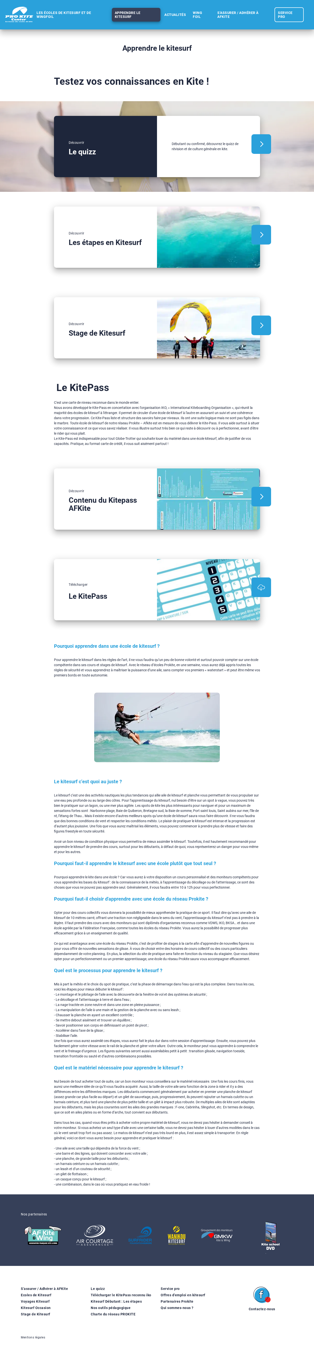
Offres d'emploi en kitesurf (183, 1295)
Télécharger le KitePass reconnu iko (121, 1295)
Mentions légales (33, 1337)
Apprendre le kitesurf (128, 15)
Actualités (175, 15)
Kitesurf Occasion (36, 1308)
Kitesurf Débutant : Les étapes (116, 1301)
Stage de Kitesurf (35, 1314)
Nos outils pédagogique (111, 1308)
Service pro (170, 1289)
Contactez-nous (262, 1309)
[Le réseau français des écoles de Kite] (19, 14)
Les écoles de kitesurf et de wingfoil (64, 15)
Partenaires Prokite (177, 1301)
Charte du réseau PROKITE (113, 1314)
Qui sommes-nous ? (177, 1308)
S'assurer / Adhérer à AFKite (44, 1289)
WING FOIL (197, 15)
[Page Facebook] (262, 1296)
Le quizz (98, 1289)
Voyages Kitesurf (35, 1301)
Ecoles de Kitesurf (36, 1295)
